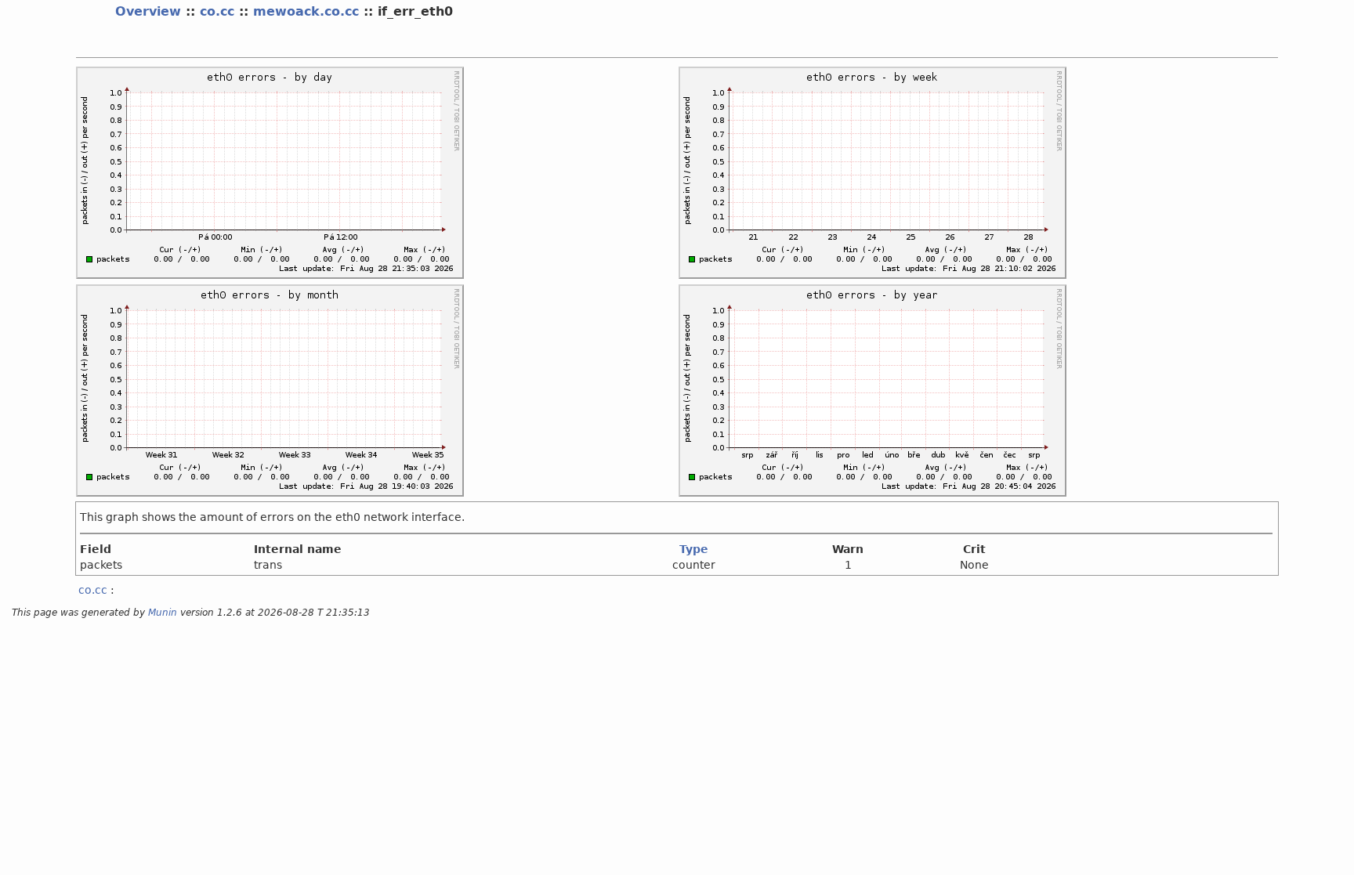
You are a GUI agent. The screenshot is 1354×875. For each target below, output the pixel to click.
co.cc (217, 11)
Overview (148, 11)
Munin (162, 612)
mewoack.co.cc (306, 11)
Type (693, 549)
